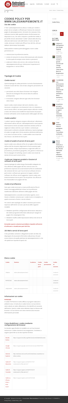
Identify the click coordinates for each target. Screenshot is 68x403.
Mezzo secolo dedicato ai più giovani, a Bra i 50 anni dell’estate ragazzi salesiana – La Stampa (60, 148)
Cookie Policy (8, 10)
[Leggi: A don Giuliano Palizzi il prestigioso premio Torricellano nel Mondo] (53, 123)
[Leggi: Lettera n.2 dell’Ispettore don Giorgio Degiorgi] (53, 44)
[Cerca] (57, 4)
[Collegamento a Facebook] (5, 11)
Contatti (54, 19)
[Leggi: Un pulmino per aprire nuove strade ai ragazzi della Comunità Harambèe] (53, 105)
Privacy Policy (7, 400)
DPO (21, 400)
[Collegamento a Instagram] (7, 11)
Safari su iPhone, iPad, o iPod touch (8, 382)
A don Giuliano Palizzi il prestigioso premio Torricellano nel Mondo (59, 128)
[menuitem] (7, 4)
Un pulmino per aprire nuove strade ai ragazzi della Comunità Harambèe (59, 110)
